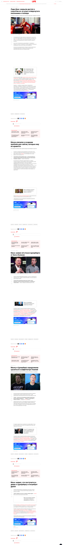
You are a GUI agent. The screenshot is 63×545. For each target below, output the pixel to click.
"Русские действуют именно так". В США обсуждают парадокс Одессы (15, 136)
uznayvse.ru (27, 90)
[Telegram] (21, 118)
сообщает (22, 153)
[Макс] (20, 118)
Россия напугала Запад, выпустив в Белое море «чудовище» (34, 136)
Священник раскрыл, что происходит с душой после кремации (34, 357)
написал (35, 504)
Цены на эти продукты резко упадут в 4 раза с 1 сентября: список (35, 246)
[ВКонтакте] (23, 118)
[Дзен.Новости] (18, 118)
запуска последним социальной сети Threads (21, 536)
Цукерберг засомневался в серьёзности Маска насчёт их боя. (25, 531)
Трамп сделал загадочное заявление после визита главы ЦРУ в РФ (35, 487)
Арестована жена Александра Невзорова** (25, 135)
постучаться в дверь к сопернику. (19, 313)
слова (26, 399)
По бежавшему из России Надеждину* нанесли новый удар (35, 361)
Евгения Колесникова (16, 210)
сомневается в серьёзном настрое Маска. (21, 312)
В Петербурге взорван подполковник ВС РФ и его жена (34, 483)
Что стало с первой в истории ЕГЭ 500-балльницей (25, 242)
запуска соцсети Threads (25, 309)
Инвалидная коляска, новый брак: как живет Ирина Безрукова (25, 357)
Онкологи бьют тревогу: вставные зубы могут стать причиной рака (25, 132)
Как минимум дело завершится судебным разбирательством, (23, 310)
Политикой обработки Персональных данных (24, 3)
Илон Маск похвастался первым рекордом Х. (22, 195)
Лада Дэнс (19, 34)
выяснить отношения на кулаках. (25, 311)
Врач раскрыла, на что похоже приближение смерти (15, 357)
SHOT (16, 39)
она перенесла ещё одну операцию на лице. (29, 81)
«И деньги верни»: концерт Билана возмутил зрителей (15, 132)
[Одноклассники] (25, 118)
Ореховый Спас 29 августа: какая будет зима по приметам (34, 132)
